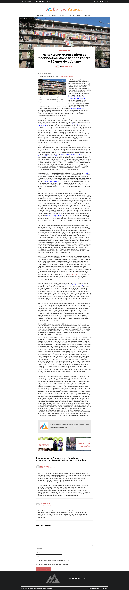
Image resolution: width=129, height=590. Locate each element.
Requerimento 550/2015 (77, 108)
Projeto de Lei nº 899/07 (53, 215)
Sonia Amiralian (45, 503)
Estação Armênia (73, 274)
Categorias (40, 15)
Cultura (78, 15)
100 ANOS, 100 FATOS (38, 1)
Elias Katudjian (45, 466)
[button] (92, 15)
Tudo (68, 50)
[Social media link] (94, 1)
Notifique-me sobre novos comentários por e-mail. (53, 560)
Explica (61, 15)
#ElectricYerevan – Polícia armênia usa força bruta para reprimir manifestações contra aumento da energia (84, 445)
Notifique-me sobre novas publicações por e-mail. (52, 564)
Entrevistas (70, 15)
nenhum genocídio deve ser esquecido (75, 285)
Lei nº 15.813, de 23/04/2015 (53, 181)
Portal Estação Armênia (67, 66)
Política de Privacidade (93, 588)
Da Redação (62, 50)
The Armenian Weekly (66, 76)
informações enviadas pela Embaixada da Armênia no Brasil (78, 97)
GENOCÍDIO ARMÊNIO (26, 1)
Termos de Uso (104, 588)
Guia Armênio (52, 15)
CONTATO (48, 1)
